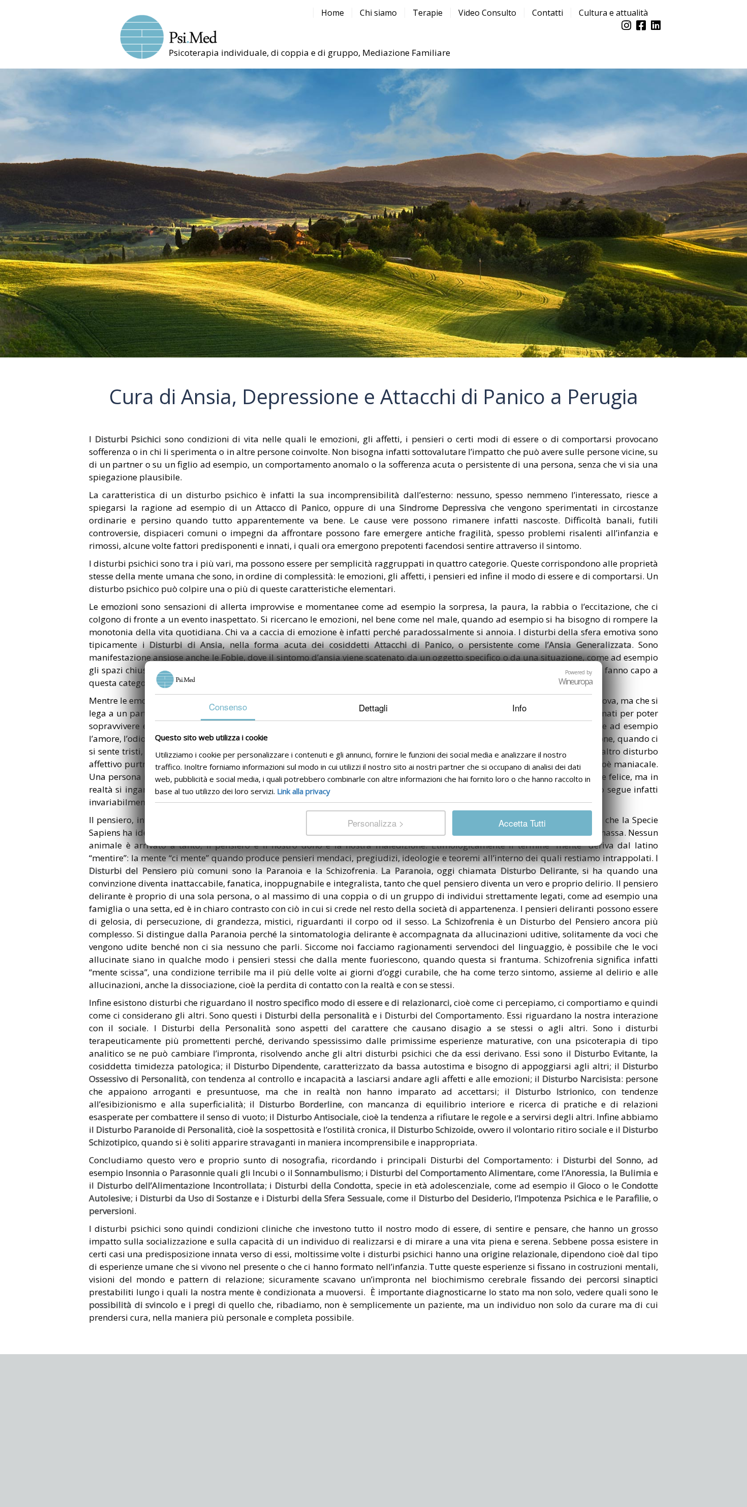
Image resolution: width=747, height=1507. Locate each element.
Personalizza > (376, 822)
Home (332, 13)
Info (519, 707)
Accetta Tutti (522, 822)
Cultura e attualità (613, 13)
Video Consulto (487, 13)
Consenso (228, 706)
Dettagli (373, 707)
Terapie (428, 13)
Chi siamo (378, 13)
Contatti (547, 13)
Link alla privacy (303, 791)
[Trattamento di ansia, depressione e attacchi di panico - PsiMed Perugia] (168, 34)
